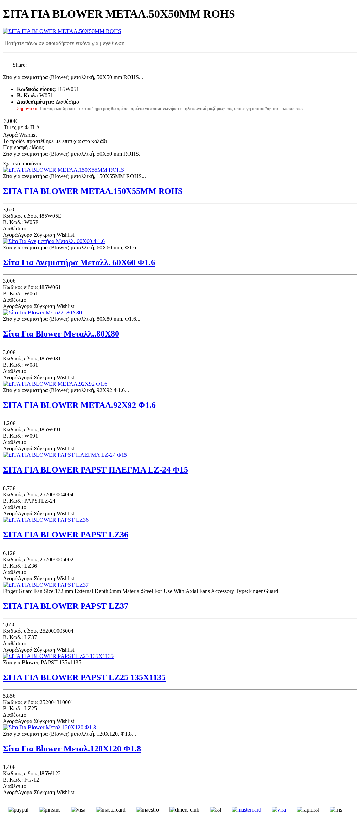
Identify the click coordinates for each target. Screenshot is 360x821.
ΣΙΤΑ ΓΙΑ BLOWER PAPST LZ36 (65, 534)
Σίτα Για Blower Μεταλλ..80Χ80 (61, 333)
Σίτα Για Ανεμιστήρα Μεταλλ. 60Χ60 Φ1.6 (79, 262)
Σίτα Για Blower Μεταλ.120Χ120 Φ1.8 (72, 748)
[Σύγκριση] (43, 135)
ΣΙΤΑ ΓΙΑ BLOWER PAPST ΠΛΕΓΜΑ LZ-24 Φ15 (95, 469)
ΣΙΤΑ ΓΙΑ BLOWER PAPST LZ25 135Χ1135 (84, 677)
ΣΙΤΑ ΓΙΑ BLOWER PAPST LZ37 (65, 606)
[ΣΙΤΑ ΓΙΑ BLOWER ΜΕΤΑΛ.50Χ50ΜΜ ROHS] (62, 31)
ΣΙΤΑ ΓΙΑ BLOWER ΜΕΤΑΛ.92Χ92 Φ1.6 (79, 405)
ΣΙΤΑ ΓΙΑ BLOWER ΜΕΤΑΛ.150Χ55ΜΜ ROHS (92, 191)
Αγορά (10, 135)
